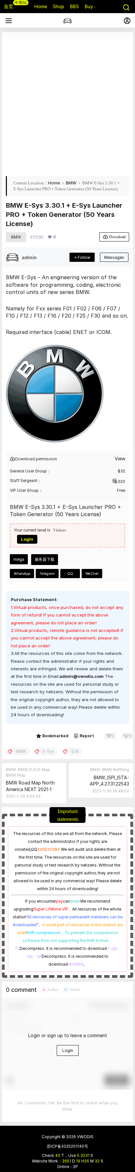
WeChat (92, 574)
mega (18, 559)
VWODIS (84, 1136)
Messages (114, 257)
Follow (84, 257)
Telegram (47, 574)
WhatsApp (22, 574)
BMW (71, 182)
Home (54, 182)
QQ (70, 574)
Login (27, 539)
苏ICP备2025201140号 (67, 1146)
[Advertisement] (67, 103)
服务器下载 (44, 559)
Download (117, 237)
